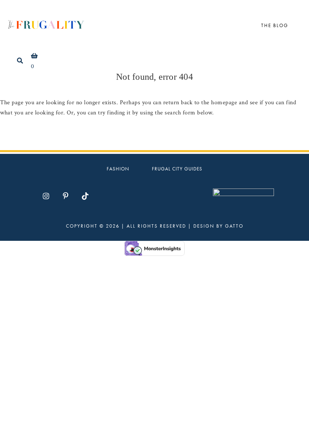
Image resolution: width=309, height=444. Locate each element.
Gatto (234, 226)
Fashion (118, 169)
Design (203, 226)
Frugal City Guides (177, 169)
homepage (224, 102)
